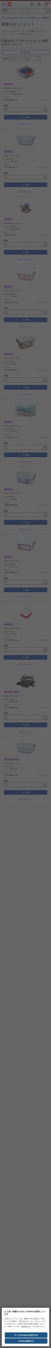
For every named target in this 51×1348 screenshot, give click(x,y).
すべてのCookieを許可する (26, 1335)
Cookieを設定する (26, 1341)
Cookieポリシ (26, 1326)
